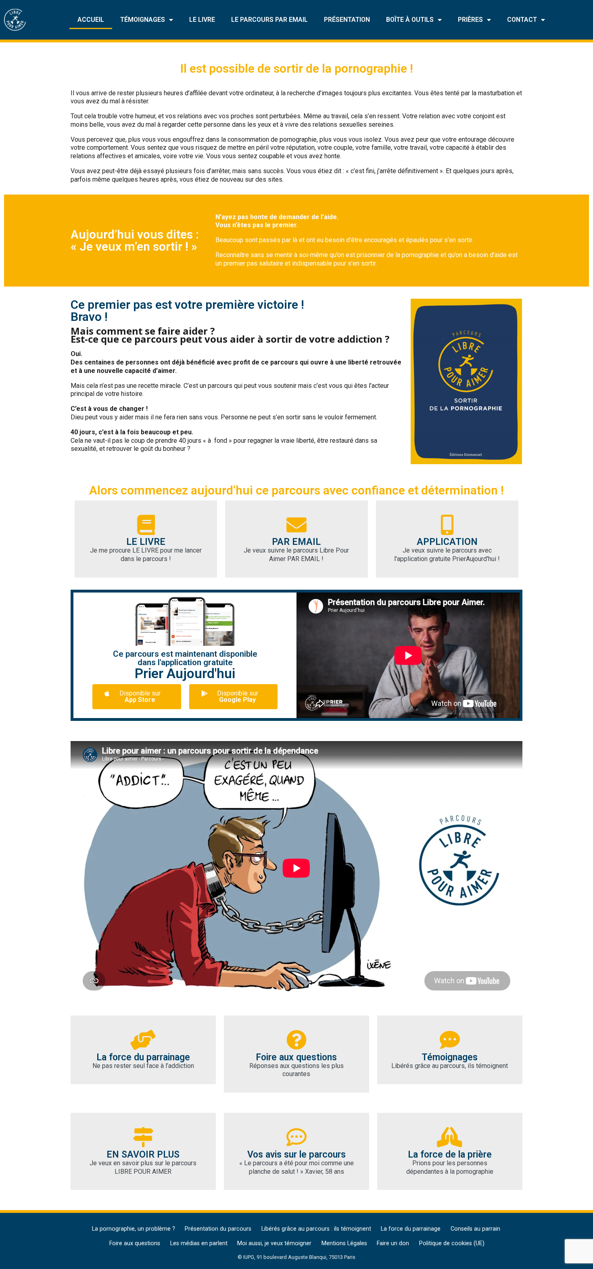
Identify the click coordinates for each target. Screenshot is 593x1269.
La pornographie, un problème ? (133, 1228)
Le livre (202, 19)
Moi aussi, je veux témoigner (274, 1243)
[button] (136, 696)
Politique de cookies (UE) (451, 1243)
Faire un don (393, 1243)
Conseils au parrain (475, 1228)
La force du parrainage (411, 1228)
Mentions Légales (344, 1243)
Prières (470, 19)
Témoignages (142, 19)
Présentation (347, 19)
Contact (522, 19)
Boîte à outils (410, 19)
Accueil (90, 19)
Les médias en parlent (199, 1243)
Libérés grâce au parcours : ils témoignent (316, 1228)
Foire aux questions (134, 1243)
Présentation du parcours (218, 1228)
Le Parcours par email (269, 19)
